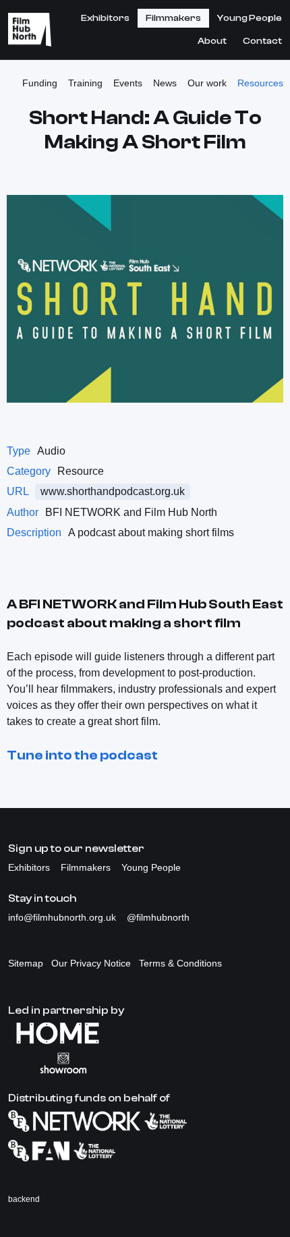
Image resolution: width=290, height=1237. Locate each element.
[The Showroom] (145, 1063)
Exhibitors (105, 18)
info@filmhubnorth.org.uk (63, 917)
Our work (207, 83)
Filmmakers (173, 18)
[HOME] (145, 1033)
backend (24, 1199)
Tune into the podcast (82, 755)
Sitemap (25, 963)
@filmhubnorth (158, 917)
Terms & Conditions (180, 963)
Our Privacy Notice (91, 963)
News (165, 83)
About (212, 41)
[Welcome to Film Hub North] (29, 29)
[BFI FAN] (145, 1150)
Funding (39, 83)
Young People (249, 18)
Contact (262, 41)
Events (127, 83)
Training (85, 83)
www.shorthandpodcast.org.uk (112, 491)
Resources (260, 83)
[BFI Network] (145, 1121)
